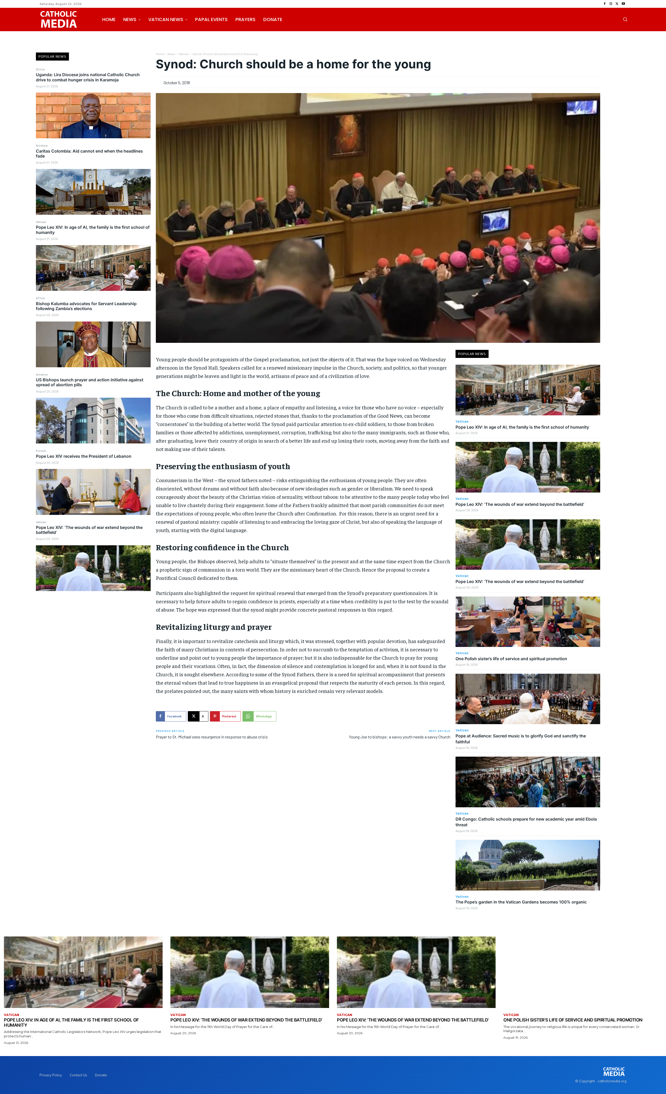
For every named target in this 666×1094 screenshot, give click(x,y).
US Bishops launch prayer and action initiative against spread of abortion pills (89, 382)
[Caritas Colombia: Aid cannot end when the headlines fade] (93, 192)
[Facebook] (604, 4)
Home (160, 54)
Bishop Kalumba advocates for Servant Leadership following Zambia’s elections (86, 306)
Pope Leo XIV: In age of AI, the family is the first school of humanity (93, 230)
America (42, 145)
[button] (625, 19)
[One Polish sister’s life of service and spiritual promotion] (528, 622)
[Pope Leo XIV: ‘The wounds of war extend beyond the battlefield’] (93, 568)
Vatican (41, 222)
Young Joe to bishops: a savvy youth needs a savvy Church (399, 736)
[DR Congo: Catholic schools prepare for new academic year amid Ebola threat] (528, 782)
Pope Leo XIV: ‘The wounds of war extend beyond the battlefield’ (89, 530)
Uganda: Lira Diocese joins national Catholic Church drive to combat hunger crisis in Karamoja (88, 77)
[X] (617, 4)
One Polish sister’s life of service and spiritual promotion (511, 658)
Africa (40, 69)
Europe (41, 450)
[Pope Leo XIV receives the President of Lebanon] (93, 492)
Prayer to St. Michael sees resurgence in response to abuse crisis (212, 736)
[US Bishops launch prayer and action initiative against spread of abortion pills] (93, 420)
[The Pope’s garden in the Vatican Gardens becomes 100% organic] (528, 865)
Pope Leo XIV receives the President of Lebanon (83, 456)
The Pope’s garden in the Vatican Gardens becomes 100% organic (521, 902)
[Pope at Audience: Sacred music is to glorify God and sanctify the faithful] (528, 699)
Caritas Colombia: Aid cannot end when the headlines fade (89, 153)
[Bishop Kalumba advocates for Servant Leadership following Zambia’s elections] (93, 344)
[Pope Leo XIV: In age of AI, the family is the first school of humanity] (93, 268)
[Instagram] (611, 4)
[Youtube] (623, 4)
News (171, 54)
